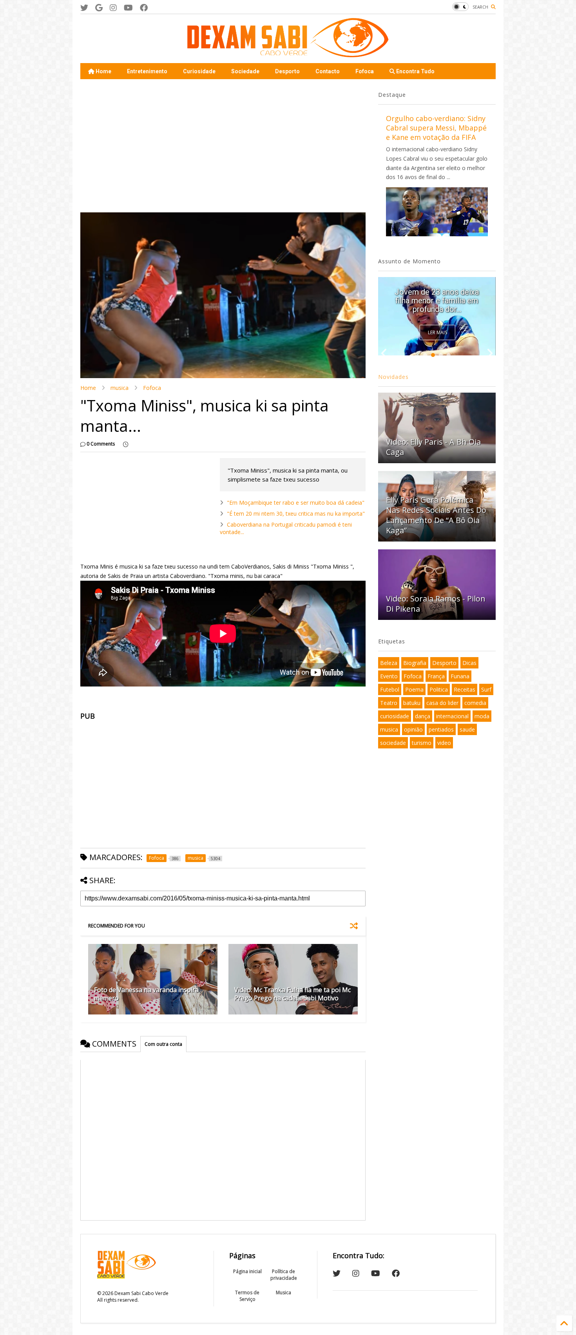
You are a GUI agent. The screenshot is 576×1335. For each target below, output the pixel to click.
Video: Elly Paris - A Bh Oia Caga (433, 447)
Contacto (327, 71)
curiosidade (394, 716)
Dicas (469, 663)
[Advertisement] (223, 146)
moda (482, 716)
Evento (389, 676)
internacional (452, 716)
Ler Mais (437, 332)
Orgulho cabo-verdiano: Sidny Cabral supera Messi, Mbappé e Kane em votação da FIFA (436, 128)
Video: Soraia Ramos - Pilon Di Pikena (435, 603)
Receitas (464, 689)
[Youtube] (128, 7)
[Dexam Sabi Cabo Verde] (288, 53)
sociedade (393, 742)
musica (119, 387)
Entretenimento (147, 71)
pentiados (441, 729)
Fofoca (364, 71)
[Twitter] (84, 7)
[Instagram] (113, 7)
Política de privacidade (283, 1274)
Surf (486, 689)
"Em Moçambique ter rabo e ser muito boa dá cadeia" (295, 502)
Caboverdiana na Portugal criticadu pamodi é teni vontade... (286, 528)
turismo (421, 742)
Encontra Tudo (415, 71)
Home (102, 71)
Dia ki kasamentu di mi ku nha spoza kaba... (436, 304)
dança (422, 716)
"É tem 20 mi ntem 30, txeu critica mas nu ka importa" (296, 513)
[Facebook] (144, 7)
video (444, 742)
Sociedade (245, 71)
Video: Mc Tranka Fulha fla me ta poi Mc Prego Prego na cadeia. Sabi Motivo (292, 993)
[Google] (99, 7)
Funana (460, 676)
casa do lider (442, 702)
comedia (475, 702)
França (436, 676)
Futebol (389, 689)
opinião (413, 729)
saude (467, 729)
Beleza (388, 663)
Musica (283, 1292)
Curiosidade (199, 71)
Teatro (388, 702)
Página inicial (247, 1271)
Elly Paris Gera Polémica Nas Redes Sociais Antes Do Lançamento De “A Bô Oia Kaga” (436, 515)
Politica (438, 689)
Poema (414, 689)
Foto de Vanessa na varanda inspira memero (146, 993)
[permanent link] (125, 444)
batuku (411, 702)
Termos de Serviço (247, 1295)
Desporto (287, 71)
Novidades (393, 376)
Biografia (414, 663)
